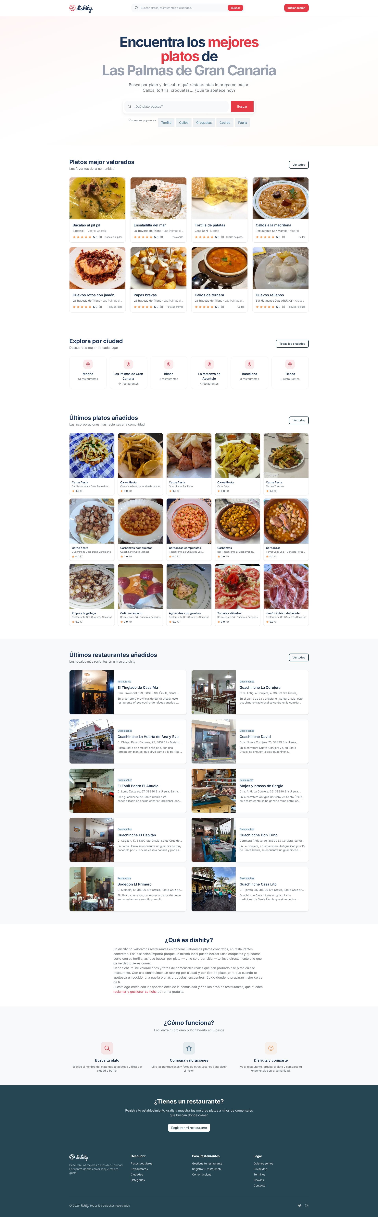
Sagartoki (79, 230)
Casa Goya (223, 486)
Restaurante (124, 681)
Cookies (259, 1180)
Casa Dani (201, 230)
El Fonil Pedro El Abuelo (138, 786)
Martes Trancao (275, 486)
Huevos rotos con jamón (93, 295)
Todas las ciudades (292, 343)
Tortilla (166, 123)
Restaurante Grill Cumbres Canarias (92, 617)
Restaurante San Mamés (271, 230)
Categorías (138, 1180)
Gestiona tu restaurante (207, 1163)
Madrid (214, 230)
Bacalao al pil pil (86, 225)
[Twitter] (300, 1206)
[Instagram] (307, 1206)
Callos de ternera (209, 295)
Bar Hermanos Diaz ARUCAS (274, 300)
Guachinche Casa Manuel (134, 551)
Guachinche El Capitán (137, 835)
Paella (242, 123)
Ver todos (299, 164)
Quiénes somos (263, 1163)
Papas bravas (145, 295)
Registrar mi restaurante (189, 1128)
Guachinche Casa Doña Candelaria (91, 551)
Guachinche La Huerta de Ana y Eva (148, 737)
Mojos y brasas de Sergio (261, 786)
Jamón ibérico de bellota (283, 613)
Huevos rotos (114, 306)
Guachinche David (255, 737)
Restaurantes (139, 1169)
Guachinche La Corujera (260, 687)
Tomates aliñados (229, 613)
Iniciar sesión (296, 7)
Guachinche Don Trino (259, 835)
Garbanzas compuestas (136, 547)
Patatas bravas (175, 306)
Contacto (259, 1185)
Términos (259, 1174)
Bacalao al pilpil (113, 236)
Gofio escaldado (131, 613)
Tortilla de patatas (210, 225)
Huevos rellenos (270, 295)
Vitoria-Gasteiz (97, 230)
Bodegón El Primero (135, 884)
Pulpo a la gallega (84, 613)
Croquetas (204, 123)
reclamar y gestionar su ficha (135, 992)
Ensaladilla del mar (150, 225)
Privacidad (260, 1169)
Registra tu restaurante (207, 1169)
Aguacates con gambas (185, 613)
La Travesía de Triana (147, 230)
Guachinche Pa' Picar (181, 486)
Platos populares (141, 1163)
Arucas (299, 300)
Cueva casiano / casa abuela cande (140, 486)
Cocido (225, 123)
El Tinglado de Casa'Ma (138, 687)
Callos (183, 123)
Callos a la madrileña (273, 225)
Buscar (235, 7)
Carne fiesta (80, 482)
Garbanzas (224, 547)
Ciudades (137, 1174)
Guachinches (247, 681)
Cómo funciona (201, 1174)
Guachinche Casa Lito (258, 884)
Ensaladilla (177, 236)
